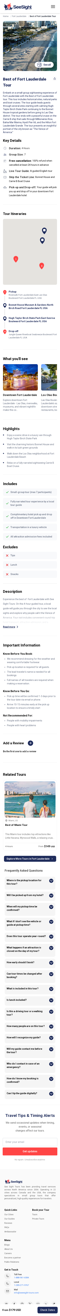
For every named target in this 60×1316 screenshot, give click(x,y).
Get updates (30, 1151)
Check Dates (47, 1310)
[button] (53, 7)
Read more (9, 627)
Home (5, 16)
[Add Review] (30, 743)
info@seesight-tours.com (26, 1292)
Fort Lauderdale (19, 16)
